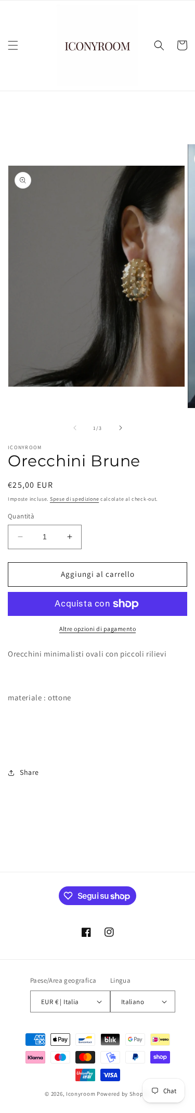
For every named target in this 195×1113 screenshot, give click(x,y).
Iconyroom (80, 1093)
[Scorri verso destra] (120, 427)
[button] (13, 45)
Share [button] (29, 772)
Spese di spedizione (74, 499)
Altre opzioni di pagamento (97, 629)
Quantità (21, 516)
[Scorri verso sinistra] (74, 427)
